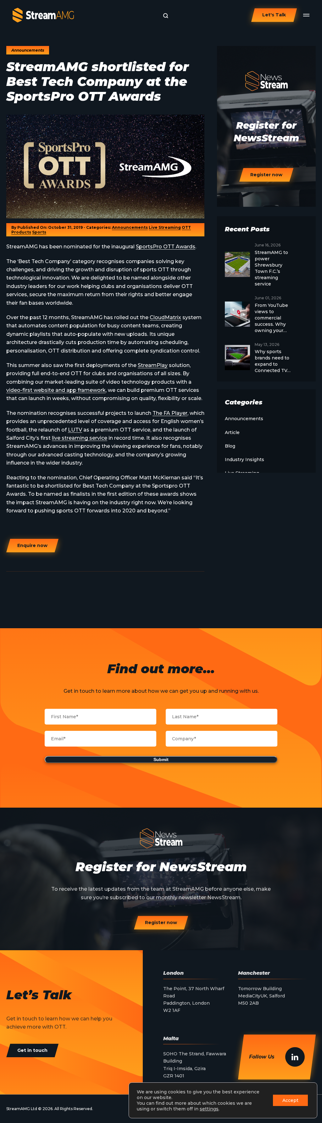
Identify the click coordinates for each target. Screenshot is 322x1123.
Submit (161, 759)
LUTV (75, 430)
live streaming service (79, 438)
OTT (186, 227)
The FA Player (170, 413)
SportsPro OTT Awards (165, 247)
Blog (230, 446)
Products (21, 232)
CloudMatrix (165, 317)
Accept (290, 1100)
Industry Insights (244, 459)
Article (232, 432)
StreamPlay (153, 365)
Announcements (130, 227)
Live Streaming (165, 227)
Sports (39, 232)
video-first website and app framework (56, 390)
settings (209, 1109)
